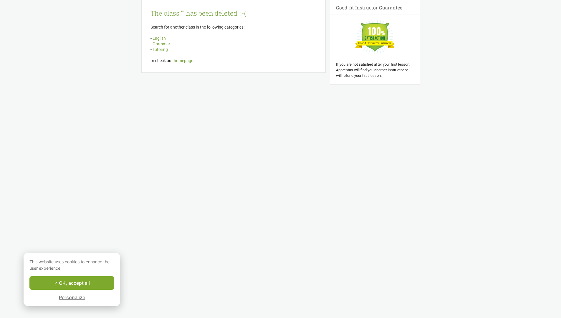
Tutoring (160, 49)
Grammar (161, 44)
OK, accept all (74, 283)
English (159, 38)
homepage (183, 60)
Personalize (72, 297)
